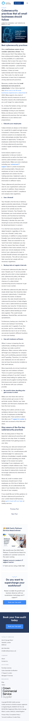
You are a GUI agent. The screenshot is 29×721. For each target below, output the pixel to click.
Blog (3, 682)
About (3, 658)
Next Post (14, 514)
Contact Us (5, 661)
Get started (18, 3)
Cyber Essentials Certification (9, 670)
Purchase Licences (6, 668)
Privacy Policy (5, 714)
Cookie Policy (16, 717)
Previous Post (14, 509)
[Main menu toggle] (27, 3)
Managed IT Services (7, 675)
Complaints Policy (15, 714)
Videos (3, 684)
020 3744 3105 (5, 648)
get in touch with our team (14, 501)
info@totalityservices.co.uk (9, 651)
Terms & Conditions (7, 717)
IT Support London (7, 673)
